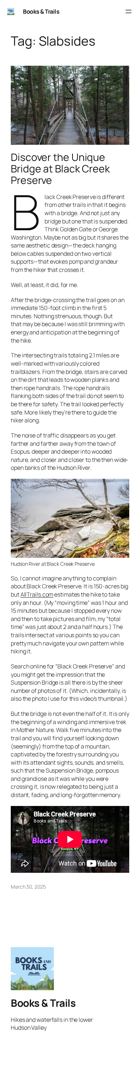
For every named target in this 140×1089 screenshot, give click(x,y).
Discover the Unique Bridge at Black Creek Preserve (60, 169)
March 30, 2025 (28, 886)
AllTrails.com (36, 594)
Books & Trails (41, 11)
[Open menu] (128, 11)
